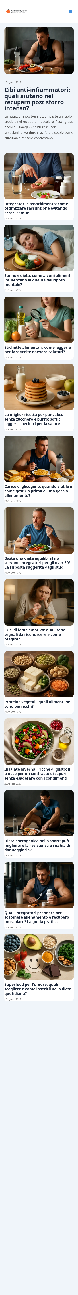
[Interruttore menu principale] (70, 11)
